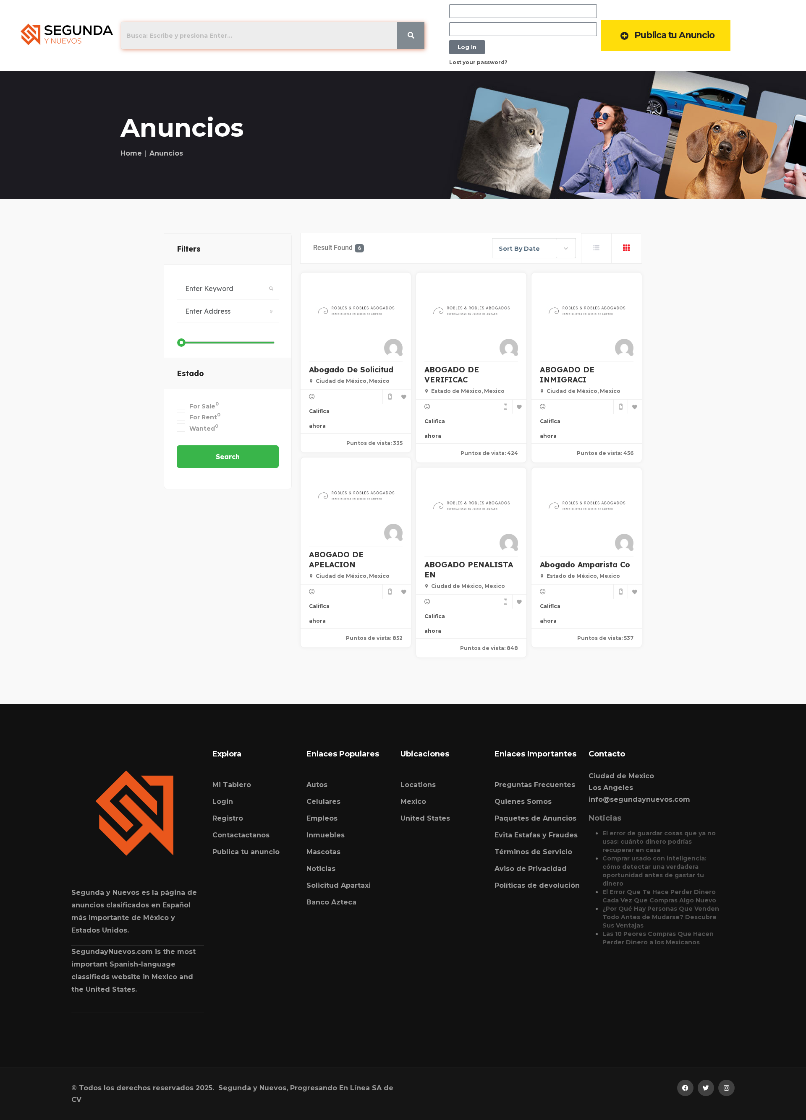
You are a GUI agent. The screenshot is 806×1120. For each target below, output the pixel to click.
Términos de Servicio (533, 852)
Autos (316, 785)
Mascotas (323, 852)
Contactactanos (241, 835)
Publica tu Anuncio (674, 35)
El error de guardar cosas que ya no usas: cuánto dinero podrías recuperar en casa (659, 841)
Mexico (413, 802)
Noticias (320, 869)
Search (228, 456)
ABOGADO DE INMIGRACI (567, 375)
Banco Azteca (331, 902)
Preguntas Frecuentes (535, 785)
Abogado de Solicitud (351, 369)
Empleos (322, 818)
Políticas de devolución (537, 885)
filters (189, 249)
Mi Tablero (231, 785)
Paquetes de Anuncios (535, 818)
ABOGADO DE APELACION (336, 559)
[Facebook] (685, 1088)
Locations (418, 785)
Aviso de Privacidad (531, 869)
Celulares (323, 802)
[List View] (596, 248)
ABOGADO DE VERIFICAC (451, 375)
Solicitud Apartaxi (338, 885)
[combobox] (534, 248)
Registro (227, 818)
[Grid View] (626, 248)
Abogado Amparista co (585, 564)
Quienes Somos (523, 802)
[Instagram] (726, 1088)
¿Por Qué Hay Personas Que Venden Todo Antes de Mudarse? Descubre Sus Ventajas (660, 917)
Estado (190, 373)
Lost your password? (478, 62)
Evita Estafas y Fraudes (536, 835)
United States (425, 818)
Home (131, 153)
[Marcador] (404, 397)
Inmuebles (325, 835)
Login (222, 802)
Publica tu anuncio (246, 852)
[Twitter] (706, 1088)
